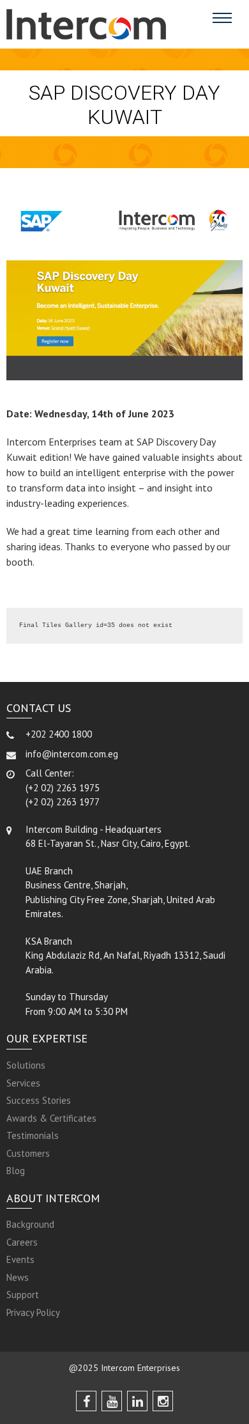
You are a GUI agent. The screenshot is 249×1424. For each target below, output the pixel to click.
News (17, 1277)
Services (23, 1083)
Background (30, 1224)
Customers (28, 1153)
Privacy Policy (33, 1312)
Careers (22, 1242)
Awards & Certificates (51, 1118)
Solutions (25, 1065)
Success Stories (38, 1100)
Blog (15, 1171)
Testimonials (32, 1135)
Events (20, 1259)
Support (22, 1295)
